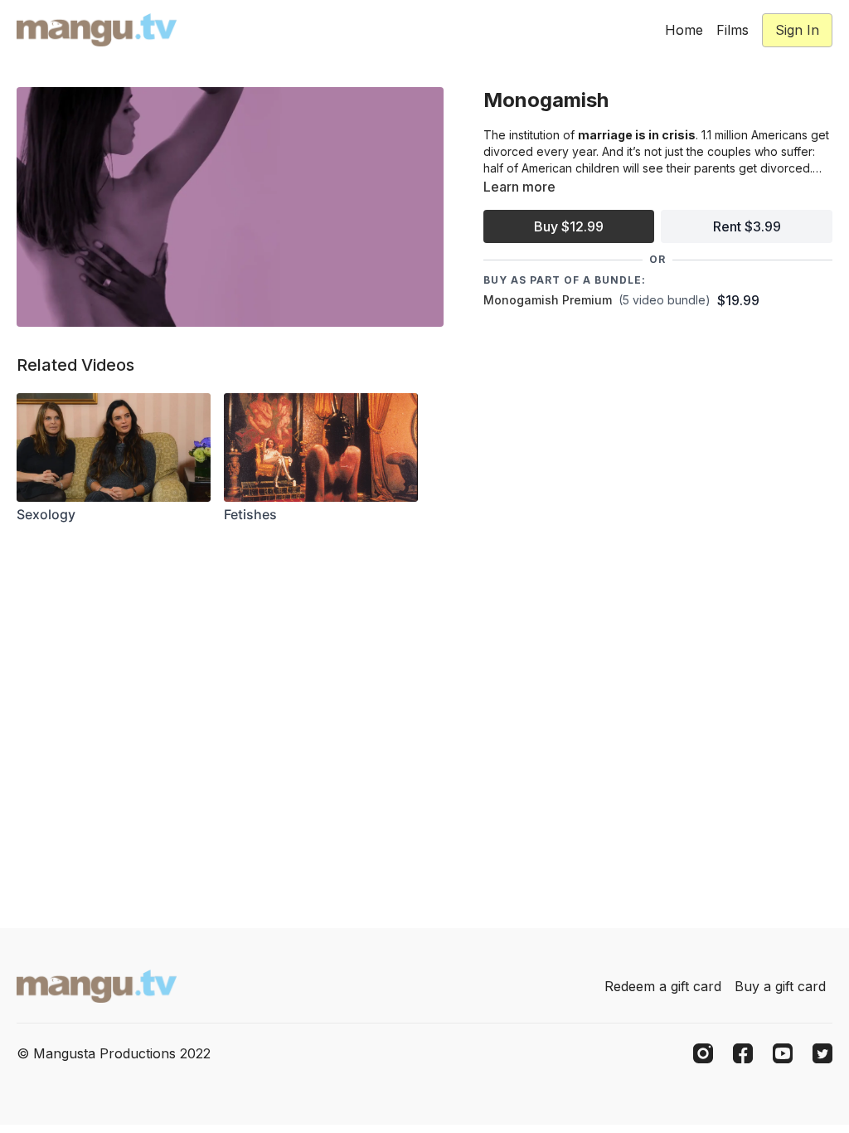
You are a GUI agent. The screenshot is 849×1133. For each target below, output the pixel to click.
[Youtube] (783, 1053)
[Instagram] (703, 1053)
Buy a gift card (780, 986)
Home (684, 30)
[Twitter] (822, 1053)
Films (732, 30)
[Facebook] (743, 1053)
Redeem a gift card (662, 986)
